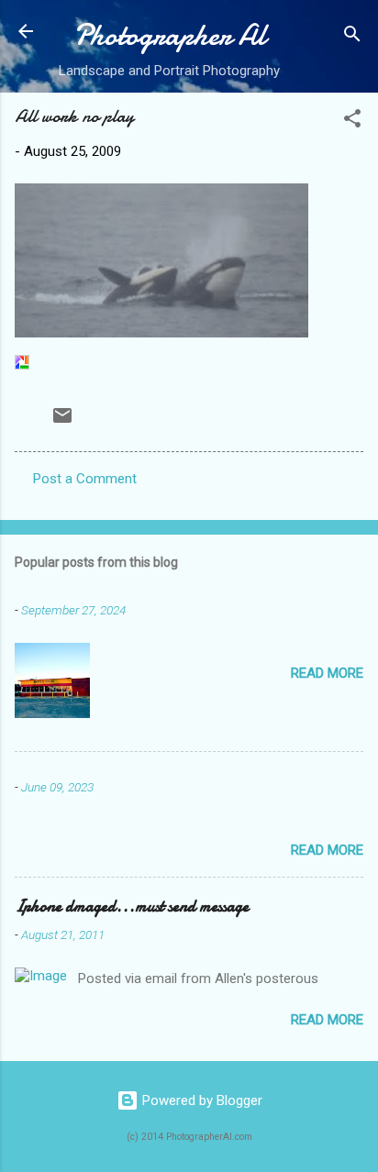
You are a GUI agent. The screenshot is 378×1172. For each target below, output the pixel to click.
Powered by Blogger (200, 1100)
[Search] (352, 37)
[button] (352, 121)
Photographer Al (169, 35)
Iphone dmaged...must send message (132, 906)
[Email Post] (62, 422)
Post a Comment (85, 478)
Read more (327, 673)
